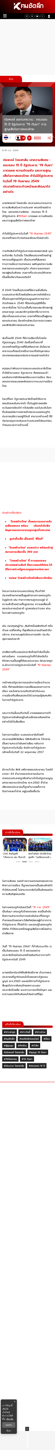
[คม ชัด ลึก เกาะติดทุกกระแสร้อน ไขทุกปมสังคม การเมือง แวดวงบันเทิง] (27, 6)
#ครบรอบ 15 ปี (37, 1066)
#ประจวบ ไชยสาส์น (14, 1066)
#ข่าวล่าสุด (9, 1032)
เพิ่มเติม (9, 1419)
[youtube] (37, 16)
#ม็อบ (46, 1039)
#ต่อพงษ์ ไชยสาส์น (14, 1052)
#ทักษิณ (22, 1045)
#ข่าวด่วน (40, 1032)
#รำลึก (35, 1045)
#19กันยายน (10, 1059)
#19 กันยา (27, 1059)
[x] (32, 16)
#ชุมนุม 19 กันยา (37, 1052)
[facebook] (27, 16)
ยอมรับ (9, 1425)
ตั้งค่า (8, 1431)
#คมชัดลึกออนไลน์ (29, 1039)
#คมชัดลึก (9, 1039)
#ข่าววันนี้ (25, 1032)
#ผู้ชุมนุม (8, 1045)
